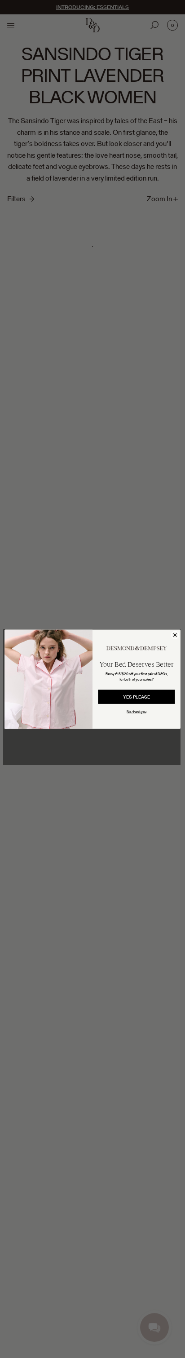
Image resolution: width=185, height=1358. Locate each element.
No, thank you (136, 711)
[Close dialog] (175, 634)
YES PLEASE (136, 697)
